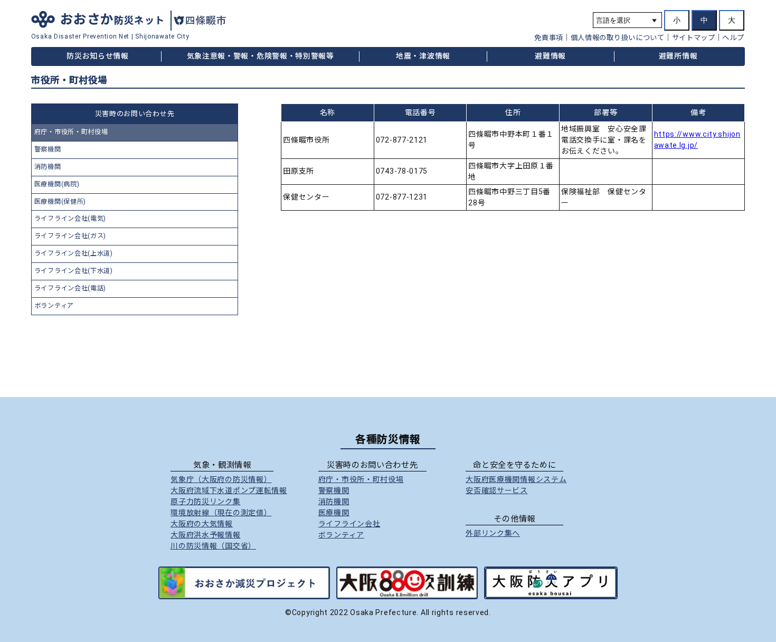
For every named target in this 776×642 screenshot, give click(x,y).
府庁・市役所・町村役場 (71, 132)
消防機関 (47, 167)
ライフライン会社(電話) (70, 288)
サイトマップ (693, 38)
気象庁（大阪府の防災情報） (221, 479)
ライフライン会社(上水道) (73, 253)
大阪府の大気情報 (202, 524)
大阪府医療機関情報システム (516, 479)
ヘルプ (733, 38)
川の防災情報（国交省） (213, 546)
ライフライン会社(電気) (70, 218)
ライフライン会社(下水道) (73, 271)
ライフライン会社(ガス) (70, 236)
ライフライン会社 (349, 524)
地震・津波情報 (423, 56)
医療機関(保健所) (60, 201)
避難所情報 (678, 56)
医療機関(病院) (57, 184)
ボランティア (54, 305)
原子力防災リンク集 (205, 501)
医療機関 (333, 512)
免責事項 (548, 38)
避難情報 (550, 56)
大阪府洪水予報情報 (205, 535)
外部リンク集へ (493, 533)
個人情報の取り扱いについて (618, 38)
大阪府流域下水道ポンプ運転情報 (229, 490)
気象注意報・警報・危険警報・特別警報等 (260, 56)
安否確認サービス (497, 490)
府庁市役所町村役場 (361, 479)
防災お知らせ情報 (98, 56)
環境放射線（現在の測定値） (221, 512)
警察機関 (47, 149)
